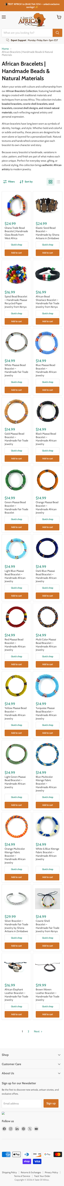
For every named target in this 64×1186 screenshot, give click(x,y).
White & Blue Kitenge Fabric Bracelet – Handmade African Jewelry (47, 854)
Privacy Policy (51, 1172)
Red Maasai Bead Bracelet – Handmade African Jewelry (15, 644)
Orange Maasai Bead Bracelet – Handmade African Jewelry (47, 507)
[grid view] (50, 182)
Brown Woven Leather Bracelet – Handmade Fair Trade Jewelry (47, 994)
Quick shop (16, 244)
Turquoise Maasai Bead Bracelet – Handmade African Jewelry (46, 713)
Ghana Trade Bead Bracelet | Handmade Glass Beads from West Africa (16, 233)
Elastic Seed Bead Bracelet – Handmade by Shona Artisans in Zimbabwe (47, 233)
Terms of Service (22, 1176)
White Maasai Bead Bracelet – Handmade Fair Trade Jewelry (16, 370)
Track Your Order (42, 1176)
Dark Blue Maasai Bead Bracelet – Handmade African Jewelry (46, 576)
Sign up (51, 1103)
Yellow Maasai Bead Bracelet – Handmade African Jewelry (15, 713)
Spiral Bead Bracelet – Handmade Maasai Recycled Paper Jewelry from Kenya (16, 301)
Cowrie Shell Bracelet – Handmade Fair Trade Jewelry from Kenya (47, 926)
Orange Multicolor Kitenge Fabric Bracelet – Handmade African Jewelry (15, 855)
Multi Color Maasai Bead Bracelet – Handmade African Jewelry (46, 644)
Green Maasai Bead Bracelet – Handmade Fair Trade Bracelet (16, 507)
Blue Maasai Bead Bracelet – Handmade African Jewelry (46, 370)
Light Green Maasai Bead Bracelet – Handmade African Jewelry (15, 782)
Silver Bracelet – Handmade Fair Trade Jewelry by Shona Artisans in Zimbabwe (16, 926)
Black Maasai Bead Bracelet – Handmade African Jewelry (46, 439)
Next (37, 1031)
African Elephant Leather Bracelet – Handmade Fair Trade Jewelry (16, 994)
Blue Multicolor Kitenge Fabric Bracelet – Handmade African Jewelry (46, 783)
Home (5, 48)
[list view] (58, 182)
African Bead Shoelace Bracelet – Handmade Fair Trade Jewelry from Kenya (47, 301)
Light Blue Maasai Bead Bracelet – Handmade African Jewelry (15, 576)
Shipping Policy (9, 1172)
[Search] (57, 33)
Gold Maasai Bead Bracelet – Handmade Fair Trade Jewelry (16, 439)
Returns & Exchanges (31, 1172)
